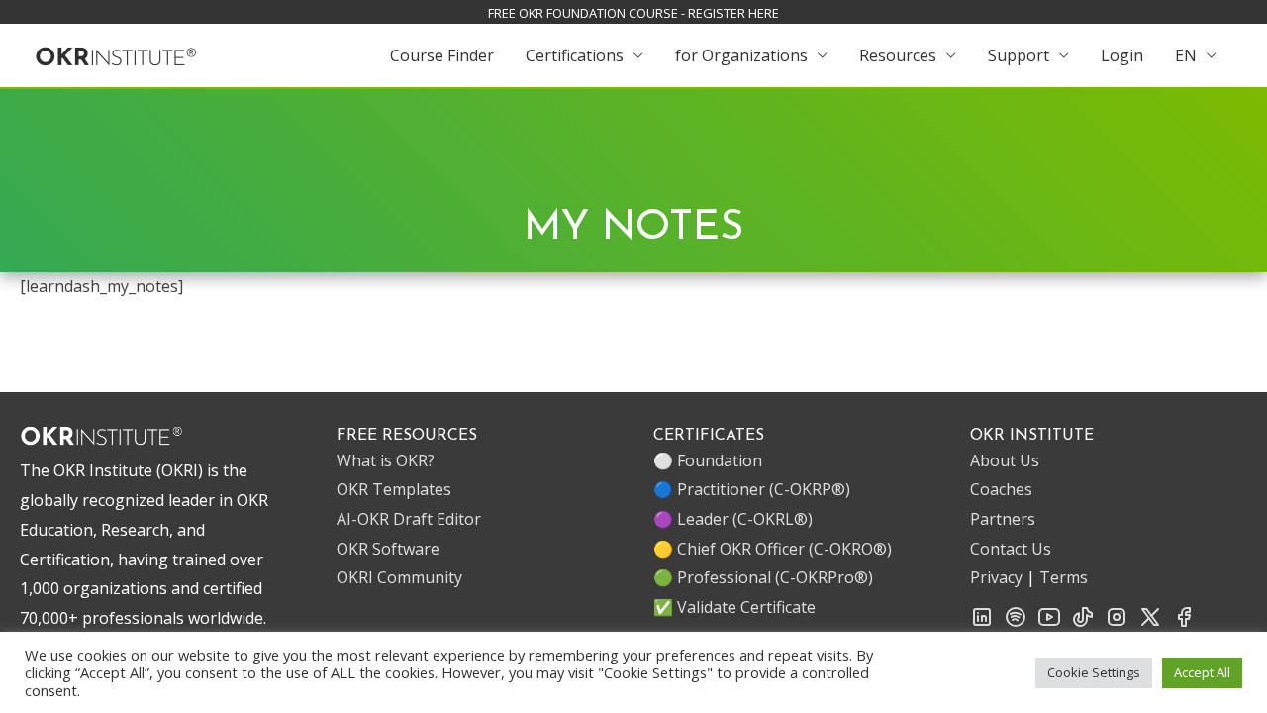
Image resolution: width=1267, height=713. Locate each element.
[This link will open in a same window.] (116, 53)
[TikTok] (1083, 623)
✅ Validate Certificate (734, 607)
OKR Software (388, 549)
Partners (1002, 519)
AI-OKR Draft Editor (409, 519)
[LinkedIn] (982, 623)
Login (1122, 55)
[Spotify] (1015, 623)
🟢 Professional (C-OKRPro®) (763, 577)
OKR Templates (394, 489)
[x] (1150, 623)
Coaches (1001, 489)
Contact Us (1010, 549)
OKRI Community (399, 577)
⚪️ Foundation (707, 460)
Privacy (996, 577)
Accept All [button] (1202, 672)
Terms (1063, 577)
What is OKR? (386, 460)
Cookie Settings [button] (1093, 672)
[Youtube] (1049, 623)
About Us (1004, 460)
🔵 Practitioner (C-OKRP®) (751, 489)
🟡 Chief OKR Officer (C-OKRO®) (772, 549)
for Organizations (741, 55)
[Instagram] (1116, 623)
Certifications (575, 55)
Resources (897, 55)
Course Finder (442, 55)
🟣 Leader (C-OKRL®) (733, 519)
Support (1018, 55)
